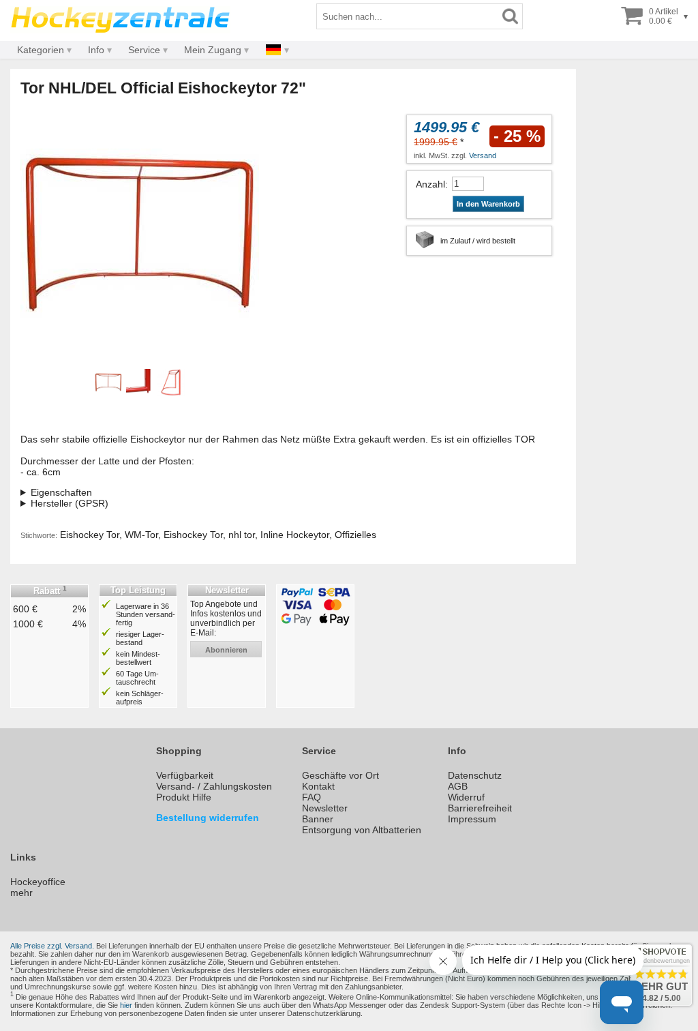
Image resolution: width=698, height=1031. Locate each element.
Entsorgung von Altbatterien (361, 829)
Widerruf (466, 797)
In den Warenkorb (488, 204)
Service (144, 49)
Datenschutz (475, 775)
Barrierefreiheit (480, 808)
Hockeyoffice (37, 881)
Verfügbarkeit (184, 775)
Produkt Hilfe (183, 797)
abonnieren (226, 650)
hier (126, 1005)
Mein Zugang (212, 49)
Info (96, 49)
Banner (317, 818)
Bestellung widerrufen (207, 817)
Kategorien (40, 49)
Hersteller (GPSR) (69, 503)
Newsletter (325, 808)
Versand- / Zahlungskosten (214, 786)
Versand (482, 155)
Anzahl (430, 184)
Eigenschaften (61, 492)
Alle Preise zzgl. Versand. (52, 946)
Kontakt (318, 786)
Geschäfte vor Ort (340, 775)
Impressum (472, 818)
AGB (458, 786)
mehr (21, 892)
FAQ (311, 797)
